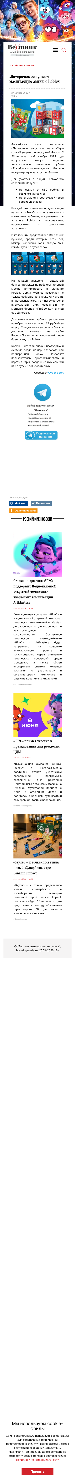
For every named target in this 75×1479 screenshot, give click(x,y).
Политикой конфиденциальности (37, 1459)
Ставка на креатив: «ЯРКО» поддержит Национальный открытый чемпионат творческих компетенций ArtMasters (34, 592)
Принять (38, 1471)
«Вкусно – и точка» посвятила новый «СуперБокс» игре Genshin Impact (36, 867)
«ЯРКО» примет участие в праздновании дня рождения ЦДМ (36, 746)
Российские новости (21, 65)
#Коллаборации (18, 497)
